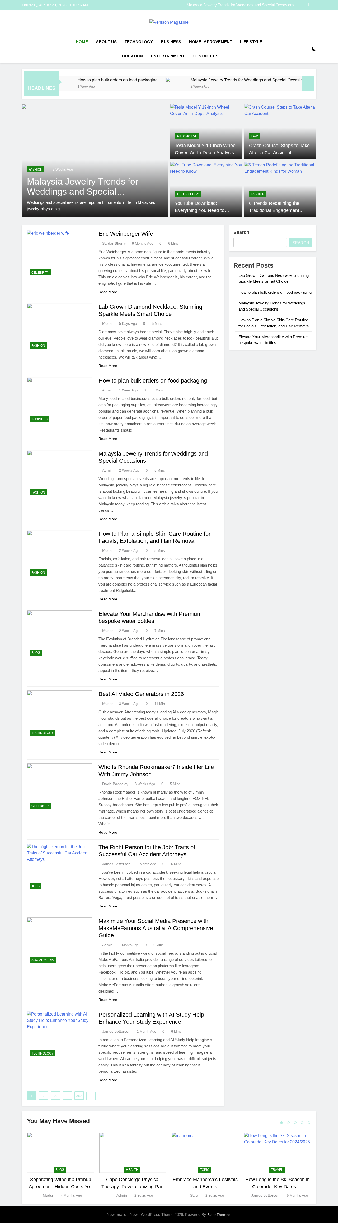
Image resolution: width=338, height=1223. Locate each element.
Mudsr (107, 323)
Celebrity (40, 272)
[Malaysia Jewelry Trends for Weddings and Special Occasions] (145, 87)
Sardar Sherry (114, 243)
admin (107, 390)
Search (241, 232)
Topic (204, 1170)
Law (254, 136)
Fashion (36, 169)
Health (132, 1170)
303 (79, 1096)
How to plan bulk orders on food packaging (88, 80)
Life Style (251, 42)
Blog (35, 653)
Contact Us (205, 56)
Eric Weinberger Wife (125, 233)
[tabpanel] (60, 1165)
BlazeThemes (218, 1214)
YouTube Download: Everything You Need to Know (199, 210)
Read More (107, 292)
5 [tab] (309, 1122)
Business (171, 42)
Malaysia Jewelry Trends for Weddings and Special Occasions (219, 80)
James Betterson (116, 864)
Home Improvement (210, 42)
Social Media (42, 960)
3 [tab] (295, 1122)
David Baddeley (115, 784)
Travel (277, 1170)
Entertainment (168, 56)
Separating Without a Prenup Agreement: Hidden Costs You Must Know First (60, 1186)
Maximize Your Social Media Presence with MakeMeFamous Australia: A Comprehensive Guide (155, 928)
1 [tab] (281, 1122)
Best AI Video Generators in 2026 (141, 694)
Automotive (187, 136)
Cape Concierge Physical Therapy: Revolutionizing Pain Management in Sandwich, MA (133, 1186)
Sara (194, 1195)
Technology (139, 42)
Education (131, 56)
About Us (106, 42)
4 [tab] (302, 1122)
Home (82, 42)
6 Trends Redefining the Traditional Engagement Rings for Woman (274, 210)
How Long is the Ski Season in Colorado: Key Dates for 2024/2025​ (277, 1186)
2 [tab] (288, 1122)
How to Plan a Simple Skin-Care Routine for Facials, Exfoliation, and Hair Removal (235, 5)
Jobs (35, 886)
